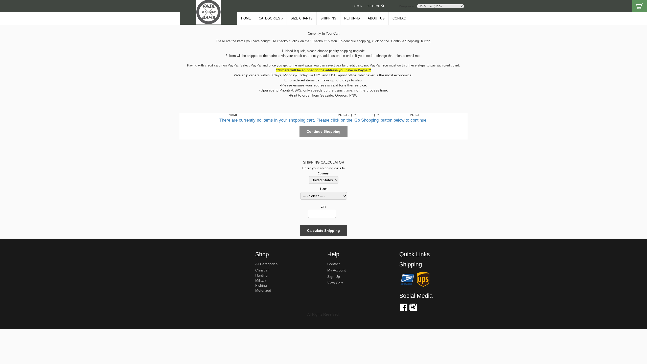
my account (336, 270)
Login (358, 6)
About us (376, 18)
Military (261, 280)
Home (246, 18)
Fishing (261, 285)
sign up (333, 277)
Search (374, 6)
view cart (335, 283)
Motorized (263, 290)
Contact (400, 18)
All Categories (266, 264)
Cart (639, 6)
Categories (269, 18)
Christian (262, 270)
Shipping (328, 18)
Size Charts (302, 18)
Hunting (261, 275)
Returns (352, 18)
